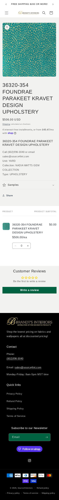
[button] (6, 13)
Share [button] (9, 195)
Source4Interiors (25, 488)
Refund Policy (14, 401)
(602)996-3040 (15, 358)
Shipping (6, 124)
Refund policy (43, 488)
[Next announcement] (53, 4)
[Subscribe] (46, 437)
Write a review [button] (29, 290)
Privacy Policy (14, 393)
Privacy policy (13, 493)
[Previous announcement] (6, 4)
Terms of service (30, 493)
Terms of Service (16, 416)
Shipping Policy (15, 408)
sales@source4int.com (28, 367)
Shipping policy (48, 493)
